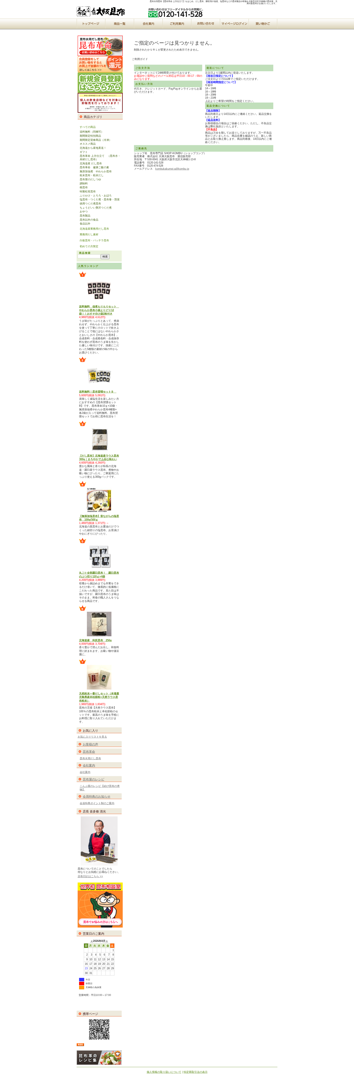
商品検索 (85, 253)
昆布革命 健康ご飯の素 (94, 167)
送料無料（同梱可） (92, 131)
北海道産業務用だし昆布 (94, 228)
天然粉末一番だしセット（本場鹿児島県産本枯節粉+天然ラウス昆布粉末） (99, 697)
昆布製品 (85, 215)
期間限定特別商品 (90, 135)
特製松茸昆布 (88, 191)
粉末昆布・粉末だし (92, 175)
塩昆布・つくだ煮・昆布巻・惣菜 (100, 199)
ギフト (84, 151)
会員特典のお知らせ (96, 796)
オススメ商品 (88, 143)
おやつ (84, 211)
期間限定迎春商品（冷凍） (96, 139)
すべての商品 (88, 127)
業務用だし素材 (89, 234)
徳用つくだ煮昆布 (90, 203)
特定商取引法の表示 (196, 1071)
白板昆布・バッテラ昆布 (94, 240)
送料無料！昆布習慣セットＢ (97, 391)
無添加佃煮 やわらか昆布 (96, 171)
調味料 (84, 183)
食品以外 (85, 223)
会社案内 (89, 765)
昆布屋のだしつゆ (90, 179)
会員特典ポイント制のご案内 (97, 803)
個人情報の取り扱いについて (164, 1071)
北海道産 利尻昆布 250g (95, 640)
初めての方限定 (89, 246)
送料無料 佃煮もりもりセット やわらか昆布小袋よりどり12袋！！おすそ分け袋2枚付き (99, 310)
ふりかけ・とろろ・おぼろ (96, 195)
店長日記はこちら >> (90, 876)
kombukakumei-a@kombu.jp (172, 168)
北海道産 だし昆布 (91, 163)
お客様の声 (90, 744)
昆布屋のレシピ (93, 779)
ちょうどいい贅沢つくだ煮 (96, 207)
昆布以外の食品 (89, 219)
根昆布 (84, 187)
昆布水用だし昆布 (90, 758)
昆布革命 (89, 751)
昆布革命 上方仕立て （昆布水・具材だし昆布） (100, 157)
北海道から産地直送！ (93, 147)
